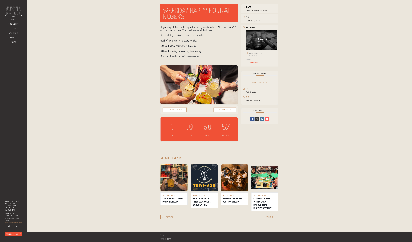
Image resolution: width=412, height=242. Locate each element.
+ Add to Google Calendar (174, 110)
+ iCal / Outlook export (225, 110)
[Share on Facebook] (252, 119)
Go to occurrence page (260, 82)
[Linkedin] (262, 119)
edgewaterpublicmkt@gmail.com (13, 222)
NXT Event (269, 217)
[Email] (267, 119)
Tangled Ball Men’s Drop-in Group (172, 200)
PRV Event (169, 217)
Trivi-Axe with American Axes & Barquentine (202, 201)
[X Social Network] (257, 119)
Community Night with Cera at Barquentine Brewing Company (263, 203)
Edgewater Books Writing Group (232, 200)
